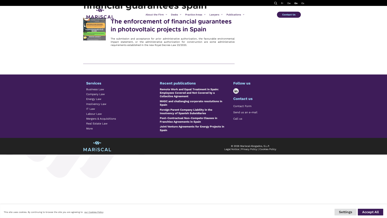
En (296, 3)
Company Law (95, 94)
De (289, 3)
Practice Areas (193, 14)
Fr (282, 3)
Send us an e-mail (245, 112)
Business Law (95, 89)
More (89, 128)
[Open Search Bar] (275, 3)
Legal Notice (231, 149)
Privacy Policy (249, 149)
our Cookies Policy (93, 212)
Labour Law (94, 113)
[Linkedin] (238, 91)
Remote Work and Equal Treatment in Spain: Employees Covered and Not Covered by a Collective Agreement (189, 93)
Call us (237, 118)
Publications (233, 14)
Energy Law (93, 99)
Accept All (370, 212)
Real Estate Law (96, 123)
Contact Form (242, 106)
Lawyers (214, 14)
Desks (174, 14)
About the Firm (155, 14)
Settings (345, 212)
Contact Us (289, 14)
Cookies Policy (267, 149)
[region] (193, 211)
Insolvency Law (96, 104)
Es (302, 3)
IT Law (90, 108)
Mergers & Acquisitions (101, 118)
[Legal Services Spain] (100, 13)
